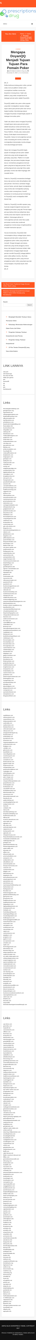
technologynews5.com (9, 946)
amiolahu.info (7, 1230)
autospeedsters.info (9, 557)
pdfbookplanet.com (8, 537)
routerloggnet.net (8, 1080)
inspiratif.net (6, 1028)
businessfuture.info (8, 428)
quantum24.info (7, 582)
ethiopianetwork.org (9, 507)
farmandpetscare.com (9, 516)
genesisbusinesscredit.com (11, 1159)
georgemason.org (8, 410)
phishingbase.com (8, 678)
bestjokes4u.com (8, 455)
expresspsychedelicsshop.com (12, 885)
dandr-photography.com (10, 1195)
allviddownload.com (9, 1056)
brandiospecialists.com (10, 1097)
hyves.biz (6, 1278)
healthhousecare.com (9, 900)
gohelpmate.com (8, 1126)
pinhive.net (6, 1282)
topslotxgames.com (9, 1078)
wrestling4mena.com (9, 1134)
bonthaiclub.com (8, 786)
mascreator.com (8, 923)
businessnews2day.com (10, 591)
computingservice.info (9, 518)
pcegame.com (7, 937)
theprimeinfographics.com (10, 613)
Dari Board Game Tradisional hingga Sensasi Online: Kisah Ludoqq (16, 285)
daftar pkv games (8, 377)
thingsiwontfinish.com (9, 696)
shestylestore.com (8, 694)
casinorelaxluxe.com (9, 647)
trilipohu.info (6, 1309)
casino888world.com (9, 622)
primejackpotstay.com (9, 682)
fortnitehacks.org (8, 1263)
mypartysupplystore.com (10, 742)
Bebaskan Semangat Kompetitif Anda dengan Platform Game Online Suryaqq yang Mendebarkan (16, 292)
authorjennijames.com (9, 827)
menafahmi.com (8, 925)
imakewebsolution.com (10, 441)
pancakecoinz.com (8, 445)
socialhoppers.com (8, 1141)
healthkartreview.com (9, 902)
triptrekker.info (7, 572)
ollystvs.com (6, 532)
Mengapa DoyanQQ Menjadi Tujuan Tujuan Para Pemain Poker (18, 60)
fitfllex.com (6, 1157)
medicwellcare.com (8, 588)
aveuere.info (7, 484)
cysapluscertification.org (10, 1261)
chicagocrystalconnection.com (12, 1305)
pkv (4, 379)
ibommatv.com (7, 1033)
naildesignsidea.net (8, 840)
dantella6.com (7, 1082)
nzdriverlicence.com (9, 933)
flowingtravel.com (8, 1093)
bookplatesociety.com (9, 790)
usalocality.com (7, 723)
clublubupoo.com (8, 638)
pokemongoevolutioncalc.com (12, 676)
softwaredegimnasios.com (10, 958)
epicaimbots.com (8, 881)
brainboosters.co (8, 734)
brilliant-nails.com (8, 1193)
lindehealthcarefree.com (10, 416)
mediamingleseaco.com (10, 1205)
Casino (18, 49)
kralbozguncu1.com (9, 917)
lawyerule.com (7, 1203)
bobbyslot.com (7, 460)
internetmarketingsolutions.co (11, 530)
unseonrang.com (8, 524)
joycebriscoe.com (8, 738)
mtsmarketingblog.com (10, 1207)
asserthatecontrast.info (10, 1238)
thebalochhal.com (8, 727)
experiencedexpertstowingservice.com (14, 601)
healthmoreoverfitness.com (11, 1076)
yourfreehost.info (8, 779)
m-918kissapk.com (8, 1297)
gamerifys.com (7, 1026)
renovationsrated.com (9, 966)
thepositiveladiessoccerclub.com (12, 837)
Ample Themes (18, 1334)
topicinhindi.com (8, 412)
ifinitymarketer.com (8, 661)
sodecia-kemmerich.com (10, 618)
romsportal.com (7, 690)
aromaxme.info (7, 1236)
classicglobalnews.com (10, 995)
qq (4, 383)
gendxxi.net (6, 574)
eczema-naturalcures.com (10, 819)
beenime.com (7, 617)
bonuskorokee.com (8, 643)
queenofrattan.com (8, 539)
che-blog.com (7, 443)
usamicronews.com (8, 672)
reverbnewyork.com (9, 756)
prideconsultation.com (9, 449)
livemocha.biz (7, 1274)
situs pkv (5, 371)
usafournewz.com (8, 725)
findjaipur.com (7, 746)
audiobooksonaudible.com (11, 985)
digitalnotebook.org (8, 472)
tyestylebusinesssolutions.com (12, 630)
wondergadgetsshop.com (10, 802)
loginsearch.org (7, 1265)
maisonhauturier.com (9, 921)
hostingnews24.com (9, 908)
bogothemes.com (8, 775)
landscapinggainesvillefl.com (11, 919)
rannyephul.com (8, 1182)
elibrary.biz (6, 817)
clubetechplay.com (8, 649)
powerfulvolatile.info (9, 1253)
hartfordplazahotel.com (10, 1295)
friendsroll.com (7, 798)
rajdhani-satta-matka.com (10, 1128)
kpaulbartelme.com (8, 607)
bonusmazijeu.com (8, 640)
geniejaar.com (7, 458)
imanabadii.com (7, 1307)
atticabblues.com (8, 862)
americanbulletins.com (9, 856)
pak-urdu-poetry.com (9, 526)
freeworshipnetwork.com (10, 846)
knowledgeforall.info (9, 1136)
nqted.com (6, 931)
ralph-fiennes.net (8, 1153)
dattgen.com (7, 871)
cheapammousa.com (9, 835)
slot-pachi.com (7, 478)
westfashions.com (8, 1174)
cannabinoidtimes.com (9, 485)
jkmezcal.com (7, 626)
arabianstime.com (8, 860)
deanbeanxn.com (8, 433)
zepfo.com (6, 944)
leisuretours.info (8, 512)
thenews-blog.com (8, 950)
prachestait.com (8, 1216)
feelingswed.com (8, 889)
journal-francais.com (9, 1199)
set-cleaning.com (8, 971)
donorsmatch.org (8, 1269)
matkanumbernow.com (10, 1072)
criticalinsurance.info (9, 1112)
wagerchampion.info (9, 559)
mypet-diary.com (8, 1168)
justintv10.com (7, 1201)
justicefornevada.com (9, 510)
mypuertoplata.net (8, 1047)
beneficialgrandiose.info (10, 1245)
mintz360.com (7, 464)
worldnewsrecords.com (10, 593)
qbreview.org (7, 1066)
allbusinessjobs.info (9, 418)
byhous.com (6, 1294)
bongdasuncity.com (8, 476)
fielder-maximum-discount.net (12, 1155)
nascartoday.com (8, 929)
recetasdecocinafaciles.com (11, 838)
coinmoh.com (7, 867)
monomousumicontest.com (11, 561)
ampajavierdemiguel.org (10, 732)
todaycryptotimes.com (9, 952)
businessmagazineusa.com (11, 586)
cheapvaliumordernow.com (11, 615)
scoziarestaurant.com (9, 968)
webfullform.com (8, 1055)
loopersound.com (8, 765)
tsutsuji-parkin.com (8, 831)
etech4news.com (8, 883)
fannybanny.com (8, 659)
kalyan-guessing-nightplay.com (12, 1116)
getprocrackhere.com (9, 655)
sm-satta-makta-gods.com (11, 956)
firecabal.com (7, 890)
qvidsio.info (6, 1255)
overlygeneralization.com (10, 505)
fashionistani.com (8, 887)
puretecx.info (7, 1224)
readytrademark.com (9, 964)
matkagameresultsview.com (11, 1107)
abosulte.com (7, 979)
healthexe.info (7, 1222)
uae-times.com (7, 1024)
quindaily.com (7, 977)
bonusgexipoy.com (8, 645)
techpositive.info (8, 522)
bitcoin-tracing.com (8, 989)
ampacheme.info (8, 1232)
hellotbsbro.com (8, 514)
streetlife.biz (6, 1276)
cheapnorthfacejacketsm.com (11, 781)
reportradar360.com (9, 1184)
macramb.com (7, 1166)
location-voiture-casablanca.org (12, 605)
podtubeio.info (7, 1251)
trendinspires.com (8, 1180)
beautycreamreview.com (10, 865)
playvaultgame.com (9, 686)
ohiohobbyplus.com (9, 773)
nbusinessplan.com (8, 1039)
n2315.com (6, 1145)
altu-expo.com (7, 825)
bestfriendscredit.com (9, 815)
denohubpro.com (8, 543)
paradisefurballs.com (9, 482)
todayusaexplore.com (9, 721)
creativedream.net (8, 1143)
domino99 (6, 381)
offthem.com (7, 1031)
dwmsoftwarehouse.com (10, 877)
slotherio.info (7, 1259)
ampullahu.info (7, 1234)
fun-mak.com (7, 620)
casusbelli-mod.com (9, 788)
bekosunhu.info (7, 1243)
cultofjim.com (7, 748)
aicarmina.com (7, 740)
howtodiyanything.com (9, 912)
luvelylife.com (7, 1164)
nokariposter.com (8, 1114)
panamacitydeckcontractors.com (12, 1172)
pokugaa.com (7, 684)
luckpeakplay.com (8, 670)
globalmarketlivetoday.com (11, 894)
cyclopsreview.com (8, 869)
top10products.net (8, 420)
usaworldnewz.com (8, 719)
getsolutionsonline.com (10, 1109)
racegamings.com (8, 680)
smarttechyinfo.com (9, 470)
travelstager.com (8, 1178)
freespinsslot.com (8, 480)
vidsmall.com (7, 590)
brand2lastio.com (8, 1137)
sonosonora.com (8, 794)
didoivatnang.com (8, 873)
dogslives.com (7, 536)
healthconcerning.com (9, 489)
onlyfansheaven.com (9, 1149)
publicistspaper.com (9, 975)
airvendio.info (7, 1220)
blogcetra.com (7, 528)
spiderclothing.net (8, 800)
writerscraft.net (7, 1130)
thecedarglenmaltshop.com (11, 408)
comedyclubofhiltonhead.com (11, 609)
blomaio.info (6, 1247)
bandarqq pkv (7, 389)
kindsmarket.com (8, 1163)
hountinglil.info (7, 451)
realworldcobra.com (9, 553)
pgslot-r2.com (7, 939)
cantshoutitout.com (8, 1043)
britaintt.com (6, 998)
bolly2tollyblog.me (8, 1288)
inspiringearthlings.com (10, 914)
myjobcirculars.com (8, 1074)
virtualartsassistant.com (10, 611)
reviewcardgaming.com (10, 599)
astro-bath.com (7, 821)
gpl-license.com (7, 896)
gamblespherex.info (9, 566)
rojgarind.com (7, 491)
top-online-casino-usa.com (11, 1089)
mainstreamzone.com (9, 499)
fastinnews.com (7, 657)
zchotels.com (7, 943)
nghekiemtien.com (8, 1209)
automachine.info (8, 555)
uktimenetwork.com (9, 717)
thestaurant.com (8, 634)
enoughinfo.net (7, 1280)
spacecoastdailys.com (9, 962)
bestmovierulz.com (8, 761)
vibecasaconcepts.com (10, 580)
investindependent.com (10, 916)
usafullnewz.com (8, 715)
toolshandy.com (7, 1176)
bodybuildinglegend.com (10, 1191)
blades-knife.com (8, 545)
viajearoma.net (7, 829)
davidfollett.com (7, 752)
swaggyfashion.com (9, 1186)
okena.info (6, 810)
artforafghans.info (8, 1218)
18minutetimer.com (8, 495)
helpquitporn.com (8, 904)
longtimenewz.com (8, 667)
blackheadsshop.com (9, 603)
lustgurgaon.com (8, 457)
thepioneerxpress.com (9, 1049)
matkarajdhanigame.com (10, 435)
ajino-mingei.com (8, 777)
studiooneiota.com (8, 549)
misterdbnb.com (8, 624)
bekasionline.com (8, 1037)
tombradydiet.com (8, 784)
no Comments (24, 73)
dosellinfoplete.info (8, 1249)
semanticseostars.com (9, 497)
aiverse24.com (7, 981)
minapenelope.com (8, 767)
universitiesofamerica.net (10, 1062)
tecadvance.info (7, 1226)
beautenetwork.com (9, 987)
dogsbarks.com (7, 875)
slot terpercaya (7, 373)
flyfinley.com (6, 447)
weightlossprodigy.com (9, 468)
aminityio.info (7, 1228)
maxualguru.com (8, 474)
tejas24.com (6, 1213)
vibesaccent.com (8, 730)
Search (5, 302)
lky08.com (6, 1151)
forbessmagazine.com (9, 892)
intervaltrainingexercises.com (11, 628)
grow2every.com (8, 898)
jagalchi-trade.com (8, 763)
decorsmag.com (8, 1058)
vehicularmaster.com (9, 729)
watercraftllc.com (8, 848)
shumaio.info (7, 1257)
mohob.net (6, 466)
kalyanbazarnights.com (10, 1087)
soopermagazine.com (9, 960)
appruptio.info (7, 1311)
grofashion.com (7, 674)
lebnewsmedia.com (8, 792)
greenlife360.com (8, 1041)
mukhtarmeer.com (8, 927)
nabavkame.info (8, 1299)
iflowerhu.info (7, 1303)
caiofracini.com (7, 520)
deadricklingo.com (8, 563)
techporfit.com (7, 1035)
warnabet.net (7, 1284)
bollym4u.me (7, 1286)
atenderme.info (7, 1240)
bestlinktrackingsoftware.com (11, 636)
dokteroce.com (7, 1197)
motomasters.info (8, 576)
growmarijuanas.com (9, 501)
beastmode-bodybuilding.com (11, 424)
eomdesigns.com (8, 570)
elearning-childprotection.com (11, 1132)
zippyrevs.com (7, 1070)
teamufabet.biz (7, 1053)
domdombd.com (8, 651)
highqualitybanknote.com (10, 906)
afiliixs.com (6, 852)
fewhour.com (7, 493)
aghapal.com (7, 823)
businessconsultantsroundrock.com (13, 993)
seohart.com (7, 969)
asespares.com (7, 858)
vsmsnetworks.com (8, 1030)
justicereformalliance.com (10, 769)
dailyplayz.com (7, 653)
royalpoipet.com (8, 632)
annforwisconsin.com (9, 744)
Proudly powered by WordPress (12, 1333)
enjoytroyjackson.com (9, 879)
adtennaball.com (8, 1101)
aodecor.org (6, 1267)
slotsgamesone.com (9, 1083)
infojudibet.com (7, 430)
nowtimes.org (7, 1270)
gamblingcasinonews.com (10, 1060)
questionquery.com (8, 1189)
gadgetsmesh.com (8, 509)
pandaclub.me (7, 1290)
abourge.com (7, 850)
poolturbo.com (7, 1215)
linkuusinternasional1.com (10, 796)
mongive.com (7, 1105)
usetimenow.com (8, 1122)
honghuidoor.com (8, 1091)
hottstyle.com (7, 910)
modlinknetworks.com (9, 665)
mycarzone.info (7, 578)
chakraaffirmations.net (9, 453)
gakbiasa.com (7, 1301)
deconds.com (7, 1000)
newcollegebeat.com (9, 754)
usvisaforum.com (8, 759)
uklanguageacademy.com (10, 414)
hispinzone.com (7, 1085)
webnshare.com (8, 503)
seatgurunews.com (8, 804)
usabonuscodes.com (9, 954)
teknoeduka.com (8, 948)
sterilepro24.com (8, 595)
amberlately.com (8, 736)
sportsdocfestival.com (9, 692)
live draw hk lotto (8, 375)
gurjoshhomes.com (8, 783)
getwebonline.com (8, 1147)
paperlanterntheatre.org (10, 844)
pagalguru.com (7, 935)
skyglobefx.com (7, 564)
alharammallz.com (8, 854)
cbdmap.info (6, 431)
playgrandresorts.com (9, 688)
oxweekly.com (7, 1170)
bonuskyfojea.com (8, 642)
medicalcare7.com (8, 1099)
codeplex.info (7, 808)
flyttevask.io (6, 1292)
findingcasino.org (8, 551)
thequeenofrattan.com (9, 541)
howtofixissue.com (8, 1051)
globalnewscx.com (8, 534)
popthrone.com (7, 437)
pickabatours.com (8, 422)
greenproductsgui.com (9, 487)
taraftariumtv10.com (9, 1188)
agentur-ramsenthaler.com (11, 568)
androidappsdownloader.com (11, 1120)
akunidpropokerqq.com (10, 811)
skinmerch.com (7, 757)
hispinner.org (7, 1110)
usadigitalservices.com (9, 1139)
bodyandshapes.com (9, 991)
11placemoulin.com (8, 462)
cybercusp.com (7, 996)
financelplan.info (8, 426)
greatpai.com (7, 842)
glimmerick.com (7, 750)
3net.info (5, 806)
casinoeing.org (7, 1272)
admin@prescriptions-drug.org (18, 71)
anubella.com (7, 983)
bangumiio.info (7, 1242)
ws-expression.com (8, 941)
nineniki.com (7, 1095)
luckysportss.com (8, 669)
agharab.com (7, 833)
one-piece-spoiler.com (9, 547)
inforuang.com (7, 1161)
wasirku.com (7, 1211)
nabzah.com (6, 1103)
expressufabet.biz (8, 1045)
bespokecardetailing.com (10, 813)
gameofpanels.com (8, 1118)
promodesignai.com (9, 973)
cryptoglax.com (7, 771)
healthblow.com (7, 1124)
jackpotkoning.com (8, 663)
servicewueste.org (8, 1068)
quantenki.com (7, 584)
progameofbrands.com (10, 1064)
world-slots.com (7, 439)
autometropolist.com (9, 863)
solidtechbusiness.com (9, 597)
